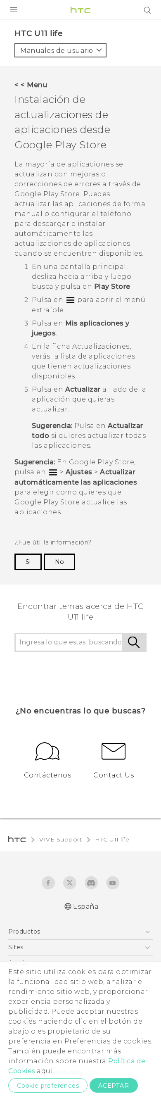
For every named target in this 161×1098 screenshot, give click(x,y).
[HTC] (80, 10)
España (85, 906)
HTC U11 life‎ (112, 839)
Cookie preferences (48, 1085)
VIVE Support (60, 839)
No (59, 562)
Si (28, 562)
